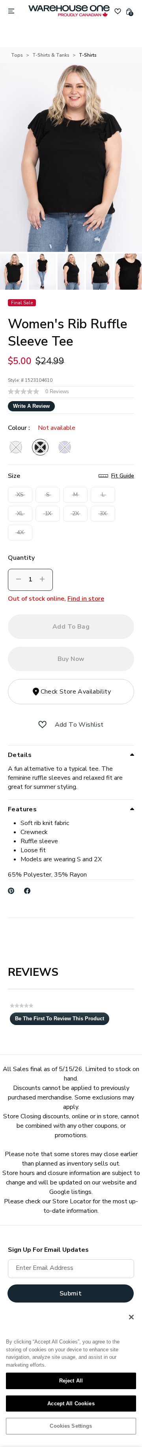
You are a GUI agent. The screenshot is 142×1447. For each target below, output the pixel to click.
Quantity (21, 557)
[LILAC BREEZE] (64, 447)
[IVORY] (15, 447)
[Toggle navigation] (11, 11)
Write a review (31, 406)
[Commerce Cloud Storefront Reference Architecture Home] (69, 11)
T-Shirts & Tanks (50, 55)
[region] (71, 1374)
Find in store (85, 598)
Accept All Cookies (70, 1403)
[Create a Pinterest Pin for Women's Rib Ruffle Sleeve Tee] (11, 891)
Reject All (71, 1381)
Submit (71, 1293)
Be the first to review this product (62, 1020)
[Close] (131, 1317)
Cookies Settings (71, 1426)
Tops (17, 55)
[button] (42, 725)
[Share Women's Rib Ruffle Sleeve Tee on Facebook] (27, 891)
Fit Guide (122, 475)
